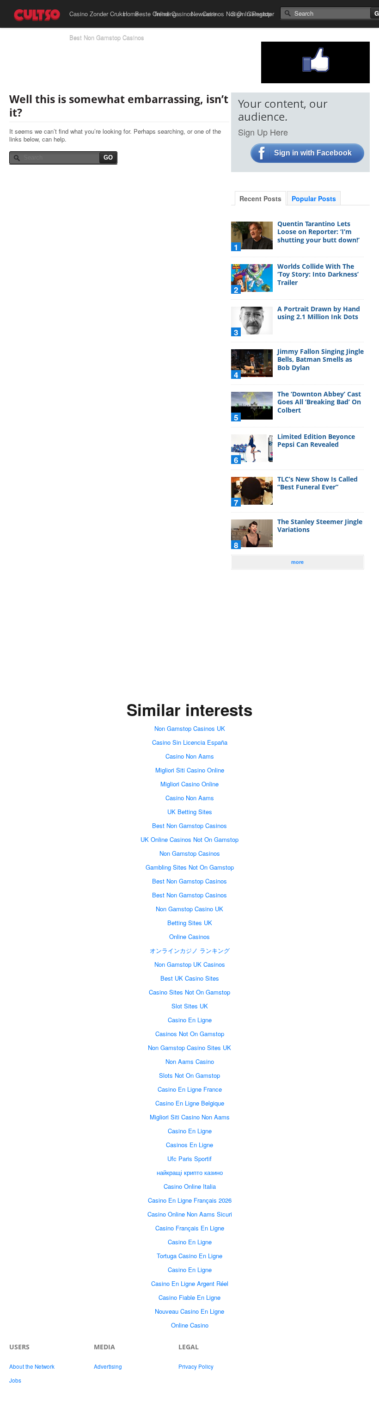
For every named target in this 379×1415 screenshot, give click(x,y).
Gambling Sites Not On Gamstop (190, 867)
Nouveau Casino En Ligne (189, 1311)
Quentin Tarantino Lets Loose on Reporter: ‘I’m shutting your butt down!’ (318, 231)
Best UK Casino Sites (189, 978)
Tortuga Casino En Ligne (189, 1255)
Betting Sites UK (189, 922)
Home (131, 13)
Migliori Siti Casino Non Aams (190, 1116)
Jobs (15, 1380)
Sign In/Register (252, 13)
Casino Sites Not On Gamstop (189, 992)
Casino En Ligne (190, 1019)
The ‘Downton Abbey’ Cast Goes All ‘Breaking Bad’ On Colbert (319, 401)
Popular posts (314, 198)
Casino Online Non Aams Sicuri (189, 1214)
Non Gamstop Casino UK (189, 908)
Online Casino (189, 1325)
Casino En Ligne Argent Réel (189, 1283)
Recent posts (260, 198)
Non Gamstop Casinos (189, 853)
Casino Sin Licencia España (189, 742)
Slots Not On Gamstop (189, 1075)
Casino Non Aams (189, 756)
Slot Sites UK (189, 1005)
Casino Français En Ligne (189, 1227)
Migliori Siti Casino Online (189, 770)
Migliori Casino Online (189, 783)
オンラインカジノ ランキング (190, 950)
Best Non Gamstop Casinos (106, 37)
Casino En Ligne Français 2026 (190, 1200)
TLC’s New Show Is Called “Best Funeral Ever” (317, 483)
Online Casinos (189, 936)
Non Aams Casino (189, 1061)
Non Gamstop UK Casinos (189, 964)
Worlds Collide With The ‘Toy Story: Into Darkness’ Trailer (318, 274)
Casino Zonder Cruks (97, 13)
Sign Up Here (263, 132)
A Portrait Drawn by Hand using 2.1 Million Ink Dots (318, 312)
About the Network (32, 1366)
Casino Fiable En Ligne (189, 1297)
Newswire (203, 13)
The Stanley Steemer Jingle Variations (319, 525)
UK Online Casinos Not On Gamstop (189, 839)
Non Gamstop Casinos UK (189, 728)
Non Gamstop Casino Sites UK (189, 1047)
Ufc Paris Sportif (189, 1158)
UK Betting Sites (189, 811)
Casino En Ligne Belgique (189, 1103)
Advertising (108, 1366)
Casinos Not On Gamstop (189, 1033)
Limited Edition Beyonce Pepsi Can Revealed (316, 440)
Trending (164, 13)
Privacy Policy (196, 1366)
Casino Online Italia (190, 1186)
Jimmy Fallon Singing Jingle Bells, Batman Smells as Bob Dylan (320, 359)
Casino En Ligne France (190, 1089)
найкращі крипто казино (190, 1172)
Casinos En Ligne (189, 1144)
